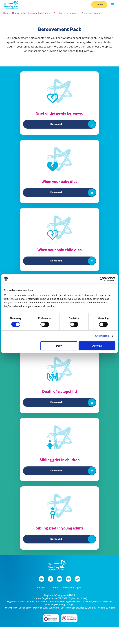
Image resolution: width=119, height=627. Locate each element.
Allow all (97, 345)
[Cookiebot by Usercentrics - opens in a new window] (101, 279)
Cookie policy (25, 608)
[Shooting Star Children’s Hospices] (10, 4)
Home (6, 13)
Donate (99, 5)
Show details (102, 335)
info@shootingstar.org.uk (63, 605)
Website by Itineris (106, 608)
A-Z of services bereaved (66, 13)
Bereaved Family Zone (39, 13)
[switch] (44, 324)
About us (41, 588)
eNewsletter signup (72, 588)
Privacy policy (10, 608)
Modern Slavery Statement (46, 608)
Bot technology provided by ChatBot (78, 608)
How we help (18, 13)
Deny (59, 345)
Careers (54, 588)
